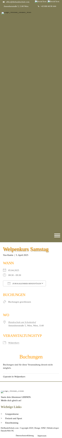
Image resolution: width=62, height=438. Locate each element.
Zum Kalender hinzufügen (26, 284)
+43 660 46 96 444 (48, 6)
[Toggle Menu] (57, 235)
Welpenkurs (13, 343)
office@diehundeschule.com (17, 2)
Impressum (42, 436)
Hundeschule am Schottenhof (22, 322)
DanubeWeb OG (7, 431)
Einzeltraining (11, 423)
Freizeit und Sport (13, 418)
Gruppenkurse (12, 414)
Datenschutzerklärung (25, 435)
